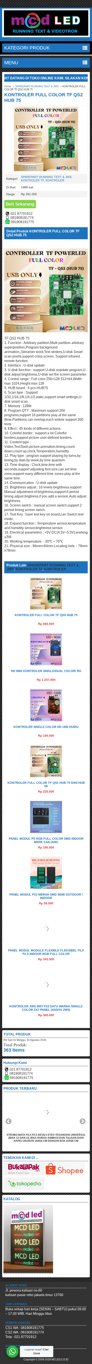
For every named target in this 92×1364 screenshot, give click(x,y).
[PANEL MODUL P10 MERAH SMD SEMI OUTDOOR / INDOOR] (46, 888)
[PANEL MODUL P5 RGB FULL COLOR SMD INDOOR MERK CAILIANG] (46, 832)
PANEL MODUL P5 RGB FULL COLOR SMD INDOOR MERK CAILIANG (46, 840)
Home (7, 86)
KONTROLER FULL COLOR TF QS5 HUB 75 (46, 615)
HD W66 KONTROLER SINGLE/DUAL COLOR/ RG (46, 671)
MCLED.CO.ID (60, 1359)
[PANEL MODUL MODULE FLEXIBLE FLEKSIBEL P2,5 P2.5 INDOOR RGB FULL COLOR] (46, 943)
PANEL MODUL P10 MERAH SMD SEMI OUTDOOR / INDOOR (46, 896)
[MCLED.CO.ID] (46, 36)
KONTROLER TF (32, 180)
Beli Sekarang (20, 204)
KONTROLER (55, 180)
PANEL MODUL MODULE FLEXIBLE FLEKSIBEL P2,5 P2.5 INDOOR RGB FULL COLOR (46, 952)
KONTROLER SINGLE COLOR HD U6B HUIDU (46, 727)
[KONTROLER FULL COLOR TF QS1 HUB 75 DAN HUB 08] (46, 776)
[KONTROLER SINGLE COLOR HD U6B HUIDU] (46, 720)
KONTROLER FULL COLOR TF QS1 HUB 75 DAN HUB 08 (46, 784)
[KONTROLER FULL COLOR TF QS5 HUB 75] (46, 608)
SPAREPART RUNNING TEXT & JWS (37, 86)
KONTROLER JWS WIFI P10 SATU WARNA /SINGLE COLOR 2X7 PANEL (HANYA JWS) (46, 1008)
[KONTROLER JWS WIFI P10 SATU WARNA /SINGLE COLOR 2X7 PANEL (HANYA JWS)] (46, 999)
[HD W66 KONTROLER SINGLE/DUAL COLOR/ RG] (46, 664)
